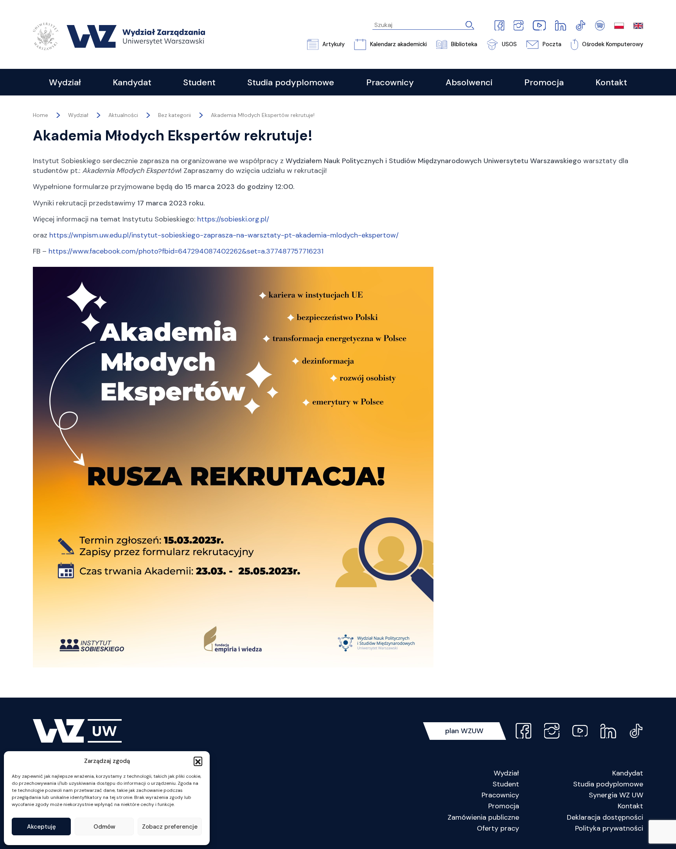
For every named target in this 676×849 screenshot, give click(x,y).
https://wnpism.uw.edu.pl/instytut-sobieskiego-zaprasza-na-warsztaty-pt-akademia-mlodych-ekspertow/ (224, 235)
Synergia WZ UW (616, 795)
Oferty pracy (498, 828)
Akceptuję (41, 827)
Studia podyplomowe (608, 784)
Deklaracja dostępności (605, 817)
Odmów (104, 827)
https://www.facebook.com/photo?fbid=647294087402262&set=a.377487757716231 (186, 251)
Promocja (503, 806)
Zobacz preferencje (170, 827)
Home (40, 115)
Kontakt (630, 806)
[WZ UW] (119, 36)
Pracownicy (500, 795)
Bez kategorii (174, 115)
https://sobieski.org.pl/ (233, 219)
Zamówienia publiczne (483, 817)
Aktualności (123, 115)
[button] (198, 761)
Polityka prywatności (609, 828)
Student (506, 784)
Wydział (506, 773)
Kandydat (627, 773)
